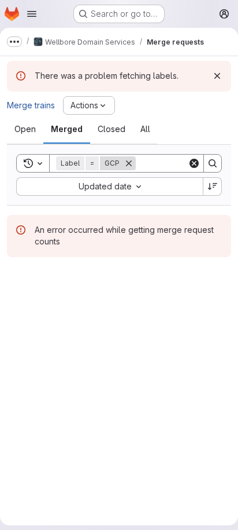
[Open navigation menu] (32, 14)
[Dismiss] (217, 76)
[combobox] (109, 186)
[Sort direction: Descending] (212, 186)
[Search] (212, 163)
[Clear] (194, 163)
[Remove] (129, 163)
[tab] (25, 129)
